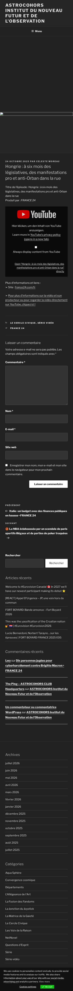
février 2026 (13, 799)
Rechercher (13, 555)
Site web (10, 447)
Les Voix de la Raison (18, 930)
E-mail (10, 429)
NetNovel (11, 937)
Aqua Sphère (13, 872)
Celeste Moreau (48, 161)
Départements (14, 887)
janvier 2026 (13, 806)
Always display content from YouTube (36, 251)
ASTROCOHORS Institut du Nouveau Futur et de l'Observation (33, 13)
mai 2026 (11, 777)
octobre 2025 (14, 828)
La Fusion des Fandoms (19, 901)
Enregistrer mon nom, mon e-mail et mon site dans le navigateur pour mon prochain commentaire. (36, 470)
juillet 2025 (12, 849)
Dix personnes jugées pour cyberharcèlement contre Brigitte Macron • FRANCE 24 (34, 665)
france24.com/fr (25, 287)
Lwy (8, 660)
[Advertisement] (36, 74)
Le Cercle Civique (23, 323)
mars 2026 (12, 792)
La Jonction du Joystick (19, 908)
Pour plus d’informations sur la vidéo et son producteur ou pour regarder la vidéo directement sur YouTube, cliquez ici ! (36, 300)
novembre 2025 (15, 821)
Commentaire (15, 362)
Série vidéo (46, 323)
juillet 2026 (12, 763)
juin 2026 (11, 770)
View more (44, 981)
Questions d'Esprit (17, 945)
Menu (38, 31)
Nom (9, 411)
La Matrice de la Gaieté (19, 916)
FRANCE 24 (17, 328)
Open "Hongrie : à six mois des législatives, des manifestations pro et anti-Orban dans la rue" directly (39, 268)
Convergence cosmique (20, 880)
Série (8, 952)
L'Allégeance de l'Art (18, 894)
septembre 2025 (16, 835)
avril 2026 (11, 785)
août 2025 (11, 842)
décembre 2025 (15, 813)
